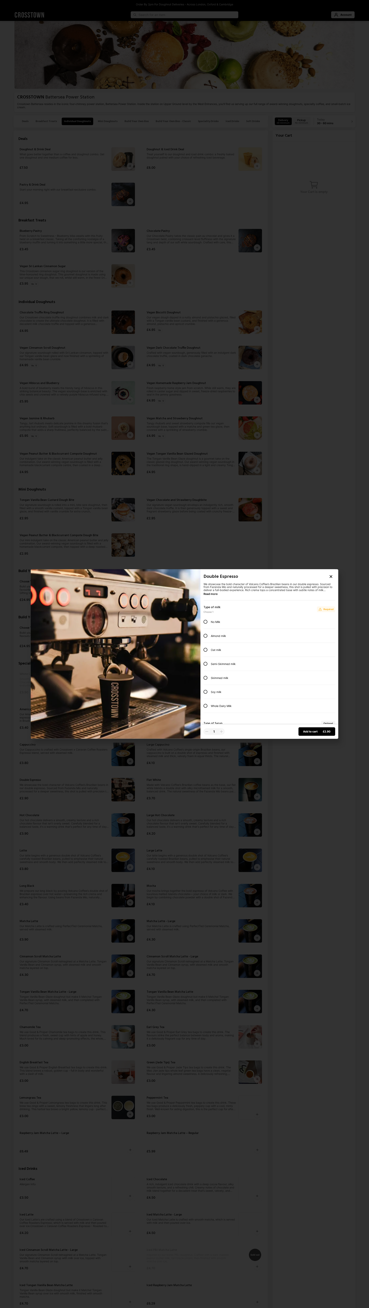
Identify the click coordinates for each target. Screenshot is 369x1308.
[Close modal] (331, 576)
